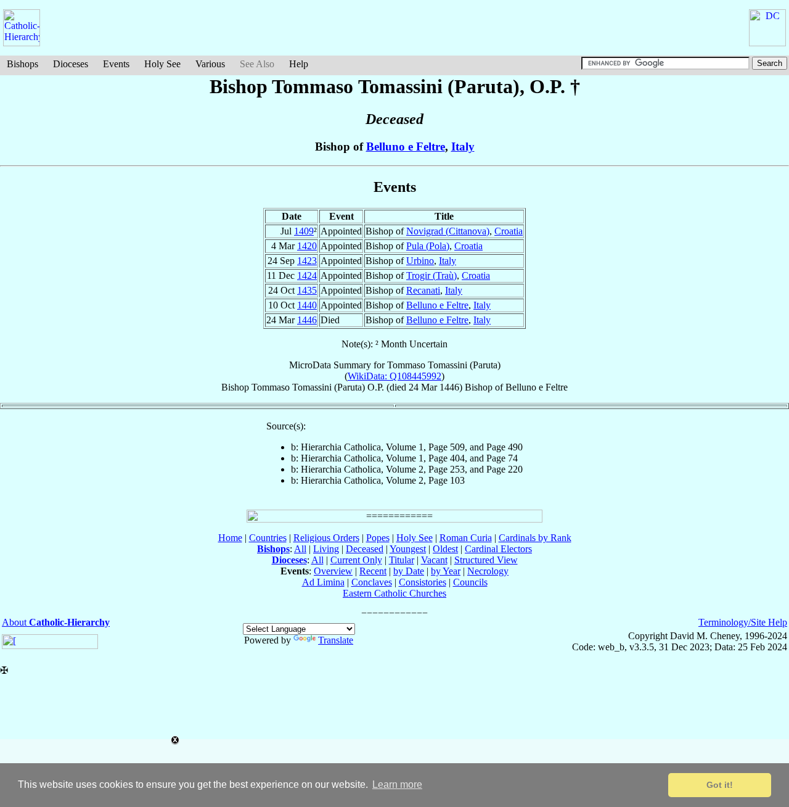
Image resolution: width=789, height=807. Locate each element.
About (56, 622)
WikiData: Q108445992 (394, 376)
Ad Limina (323, 582)
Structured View (486, 560)
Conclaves (371, 582)
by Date (408, 571)
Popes (378, 537)
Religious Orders (326, 537)
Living (326, 549)
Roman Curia (465, 537)
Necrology (488, 571)
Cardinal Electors (498, 549)
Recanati (423, 290)
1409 (304, 231)
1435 (307, 290)
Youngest (408, 549)
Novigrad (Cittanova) (447, 231)
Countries (268, 537)
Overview (333, 571)
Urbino (420, 260)
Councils (470, 582)
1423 (307, 260)
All (300, 549)
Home (230, 537)
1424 (307, 275)
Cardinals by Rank (535, 537)
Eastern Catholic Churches (394, 593)
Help (298, 64)
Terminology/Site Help (742, 622)
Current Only (356, 560)
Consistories (422, 582)
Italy (463, 146)
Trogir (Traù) (431, 275)
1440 (307, 305)
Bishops (22, 64)
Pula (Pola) (427, 246)
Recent (372, 571)
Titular (401, 560)
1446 (307, 320)
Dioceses (70, 64)
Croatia (508, 231)
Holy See (162, 64)
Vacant (434, 560)
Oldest (445, 549)
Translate (335, 640)
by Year (445, 571)
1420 (307, 246)
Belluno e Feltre (405, 146)
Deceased (364, 549)
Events (116, 64)
